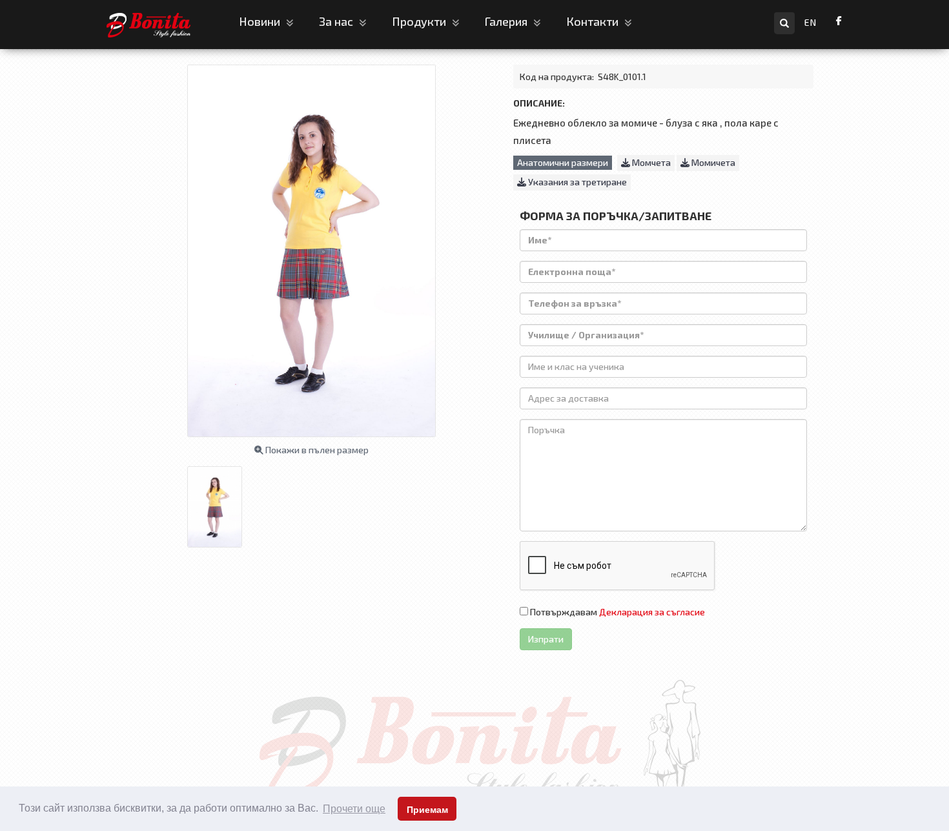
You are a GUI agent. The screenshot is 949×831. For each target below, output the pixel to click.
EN (810, 22)
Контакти (593, 21)
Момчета (650, 162)
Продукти (420, 21)
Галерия (507, 21)
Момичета (712, 162)
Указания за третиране (576, 181)
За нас (337, 21)
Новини (261, 21)
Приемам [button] (427, 810)
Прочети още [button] (354, 808)
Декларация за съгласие (652, 611)
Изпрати (546, 638)
